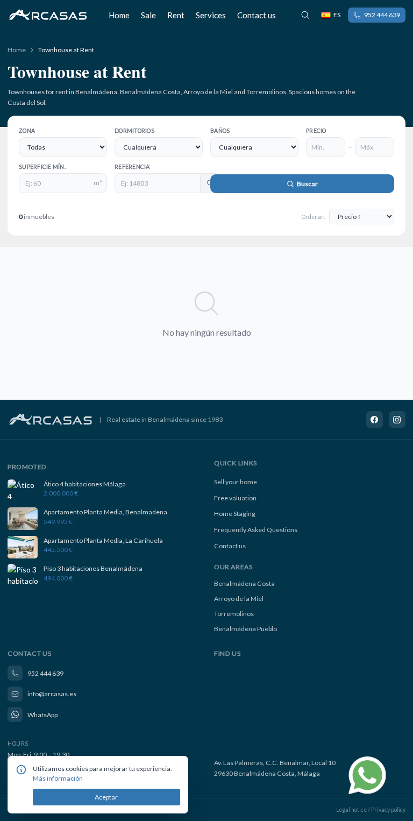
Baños (220, 131)
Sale (148, 15)
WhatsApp (42, 715)
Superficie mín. (42, 167)
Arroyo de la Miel (239, 598)
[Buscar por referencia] (305, 15)
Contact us (256, 15)
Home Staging (234, 513)
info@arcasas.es (51, 694)
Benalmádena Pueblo (245, 629)
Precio (316, 131)
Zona (27, 131)
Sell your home (235, 482)
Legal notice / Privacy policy (370, 809)
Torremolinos (234, 614)
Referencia (132, 167)
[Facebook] (374, 419)
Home (119, 15)
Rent (175, 15)
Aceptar (106, 797)
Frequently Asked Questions (255, 530)
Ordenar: (313, 217)
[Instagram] (397, 419)
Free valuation (235, 498)
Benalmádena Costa (244, 583)
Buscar (307, 184)
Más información (58, 778)
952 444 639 (382, 15)
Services (211, 15)
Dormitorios (134, 131)
